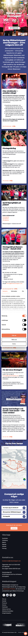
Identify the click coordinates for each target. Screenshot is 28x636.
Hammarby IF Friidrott (9, 589)
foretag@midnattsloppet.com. (14, 283)
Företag (4, 548)
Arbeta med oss (6, 609)
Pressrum (4, 603)
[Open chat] (25, 633)
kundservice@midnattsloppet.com (11, 561)
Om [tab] (23, 291)
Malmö (4, 542)
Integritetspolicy (6, 613)
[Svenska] (21, 2)
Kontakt (4, 601)
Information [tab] (14, 291)
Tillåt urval (14, 339)
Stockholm (5, 538)
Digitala (4, 544)
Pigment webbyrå (22, 632)
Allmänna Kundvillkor (7, 611)
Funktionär (5, 607)
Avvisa (14, 343)
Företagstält (6, 217)
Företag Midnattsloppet (11, 6)
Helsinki (4, 546)
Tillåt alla (14, 335)
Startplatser (6, 218)
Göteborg (5, 540)
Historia (4, 605)
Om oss (4, 599)
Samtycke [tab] (5, 291)
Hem (3, 6)
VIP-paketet (6, 220)
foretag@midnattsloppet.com (11, 375)
